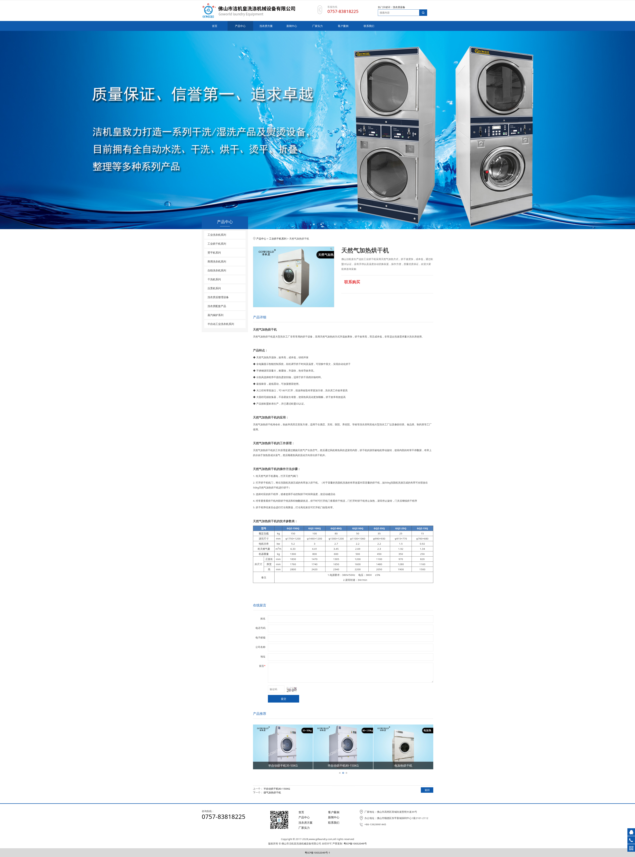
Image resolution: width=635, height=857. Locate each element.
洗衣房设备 (399, 7)
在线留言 (259, 605)
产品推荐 (259, 713)
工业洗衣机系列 (217, 235)
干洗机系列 (214, 279)
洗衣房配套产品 (217, 306)
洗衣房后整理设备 (218, 297)
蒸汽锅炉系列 (215, 315)
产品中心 (240, 26)
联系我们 (369, 26)
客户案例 (343, 26)
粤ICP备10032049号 (355, 843)
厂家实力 (317, 26)
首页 (214, 26)
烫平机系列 (214, 252)
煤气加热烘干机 (272, 792)
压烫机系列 (214, 288)
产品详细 (259, 317)
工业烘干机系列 (217, 243)
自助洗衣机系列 (217, 270)
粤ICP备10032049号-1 (317, 852)
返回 (427, 790)
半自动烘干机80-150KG (277, 788)
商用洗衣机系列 (217, 261)
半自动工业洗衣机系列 (221, 324)
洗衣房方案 (266, 26)
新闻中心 (291, 26)
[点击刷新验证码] (291, 689)
